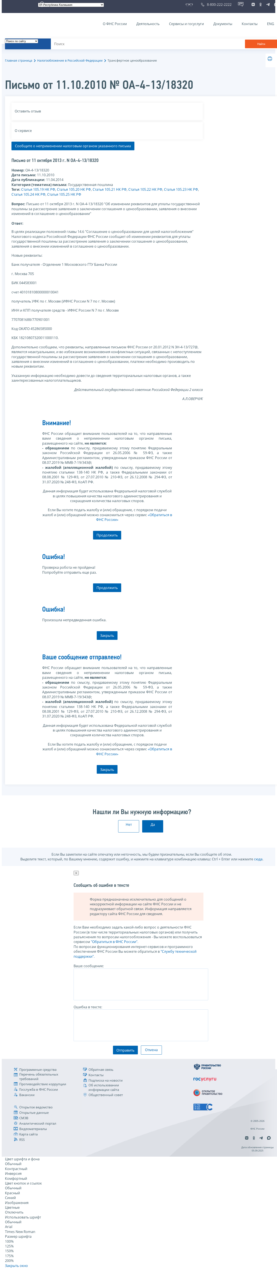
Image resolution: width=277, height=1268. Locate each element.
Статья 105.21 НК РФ (110, 189)
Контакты (250, 23)
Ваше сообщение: (89, 966)
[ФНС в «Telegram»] (268, 4)
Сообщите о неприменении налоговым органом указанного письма (73, 146)
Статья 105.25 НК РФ (64, 194)
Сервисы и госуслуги (186, 23)
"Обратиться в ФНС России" (114, 941)
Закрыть (107, 635)
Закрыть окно (16, 1265)
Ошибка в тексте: (88, 1007)
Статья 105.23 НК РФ (181, 189)
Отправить (125, 1050)
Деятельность (147, 23)
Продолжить (107, 535)
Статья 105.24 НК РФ (28, 194)
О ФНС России (115, 23)
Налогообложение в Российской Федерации (70, 60)
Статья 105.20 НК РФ (74, 189)
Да (153, 824)
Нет (129, 824)
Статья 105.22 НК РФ (145, 189)
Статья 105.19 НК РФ (38, 189)
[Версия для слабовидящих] (190, 4)
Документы (222, 23)
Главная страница (18, 60)
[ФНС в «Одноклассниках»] (260, 4)
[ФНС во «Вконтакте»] (253, 4)
